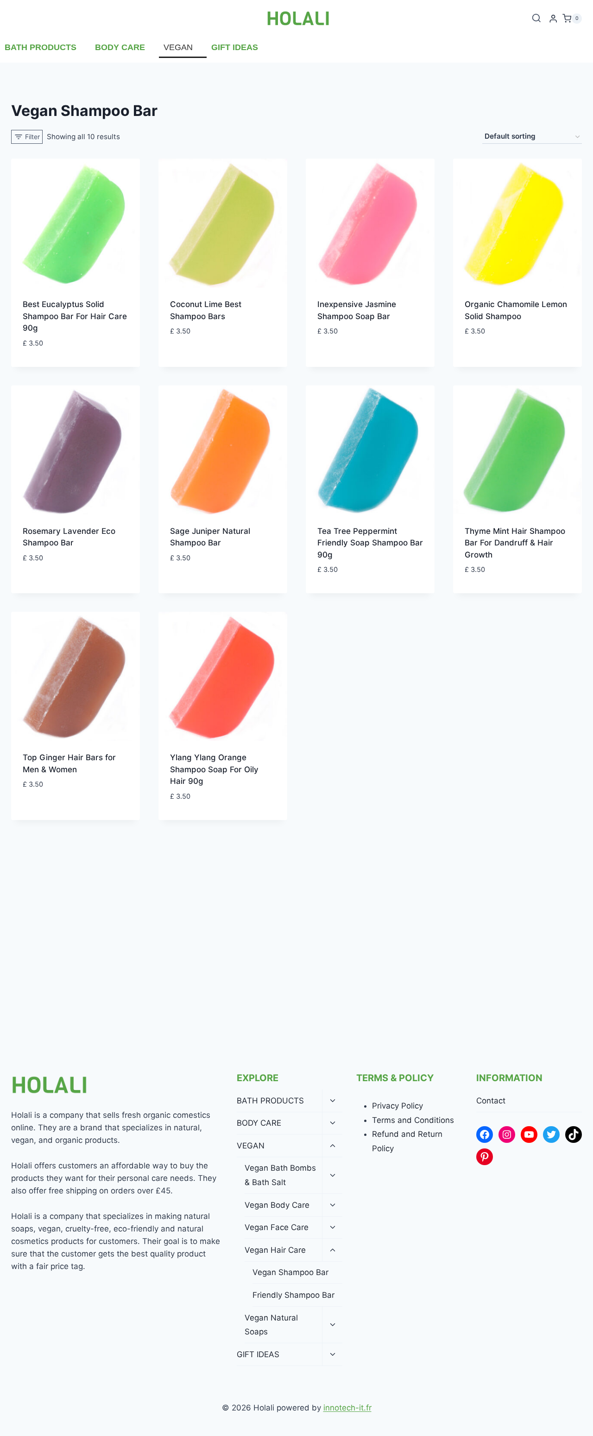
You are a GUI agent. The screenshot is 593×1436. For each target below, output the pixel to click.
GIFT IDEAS (234, 47)
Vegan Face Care (277, 1227)
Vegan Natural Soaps (271, 1325)
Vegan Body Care (277, 1205)
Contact (490, 1100)
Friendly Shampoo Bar (293, 1295)
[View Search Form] (536, 18)
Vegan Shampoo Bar (290, 1272)
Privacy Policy (397, 1105)
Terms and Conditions (413, 1120)
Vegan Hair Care (275, 1250)
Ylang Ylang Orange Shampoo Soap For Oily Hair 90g (214, 769)
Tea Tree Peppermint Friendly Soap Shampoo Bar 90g (370, 542)
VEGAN (178, 47)
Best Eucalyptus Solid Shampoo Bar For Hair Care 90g (75, 316)
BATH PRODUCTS (40, 47)
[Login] (553, 18)
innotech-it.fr (347, 1407)
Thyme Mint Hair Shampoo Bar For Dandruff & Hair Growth (515, 542)
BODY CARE (120, 47)
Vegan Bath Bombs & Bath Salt (280, 1175)
